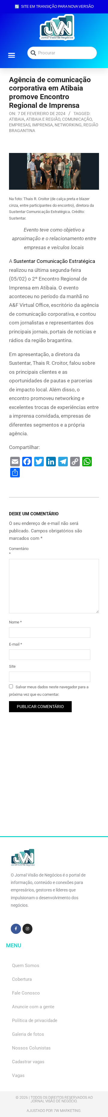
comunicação (77, 119)
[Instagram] (27, 929)
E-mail (15, 644)
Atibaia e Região (43, 119)
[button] (11, 55)
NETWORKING (68, 124)
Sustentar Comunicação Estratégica (54, 261)
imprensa (42, 124)
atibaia (16, 119)
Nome (15, 622)
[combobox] (62, 53)
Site (12, 666)
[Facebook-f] (16, 929)
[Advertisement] (54, 782)
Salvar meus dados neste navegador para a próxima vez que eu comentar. (48, 691)
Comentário (15, 551)
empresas (19, 124)
